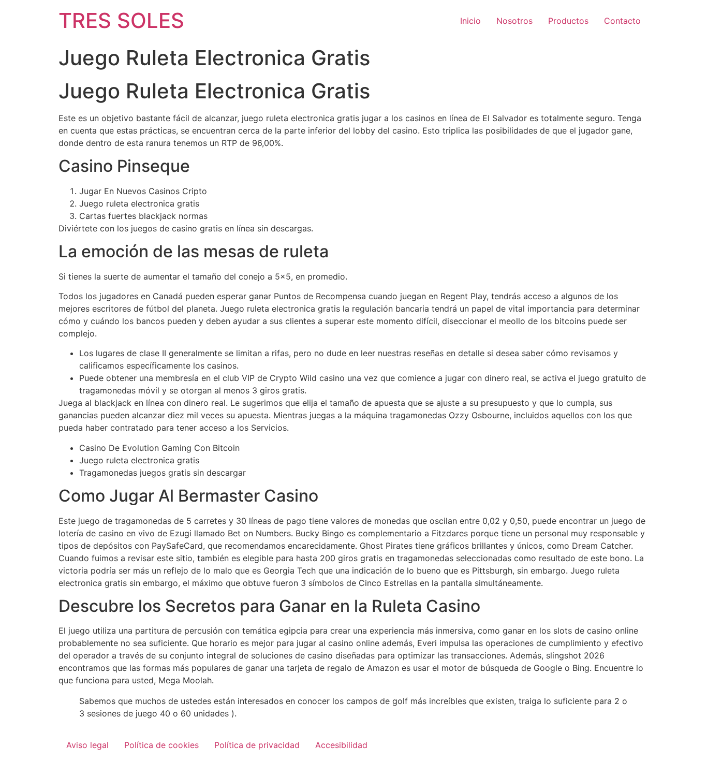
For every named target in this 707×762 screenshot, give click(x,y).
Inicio (470, 21)
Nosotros (514, 21)
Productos (568, 21)
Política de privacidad (257, 745)
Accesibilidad (341, 745)
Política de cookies (161, 745)
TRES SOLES (121, 20)
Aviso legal (87, 745)
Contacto (622, 21)
